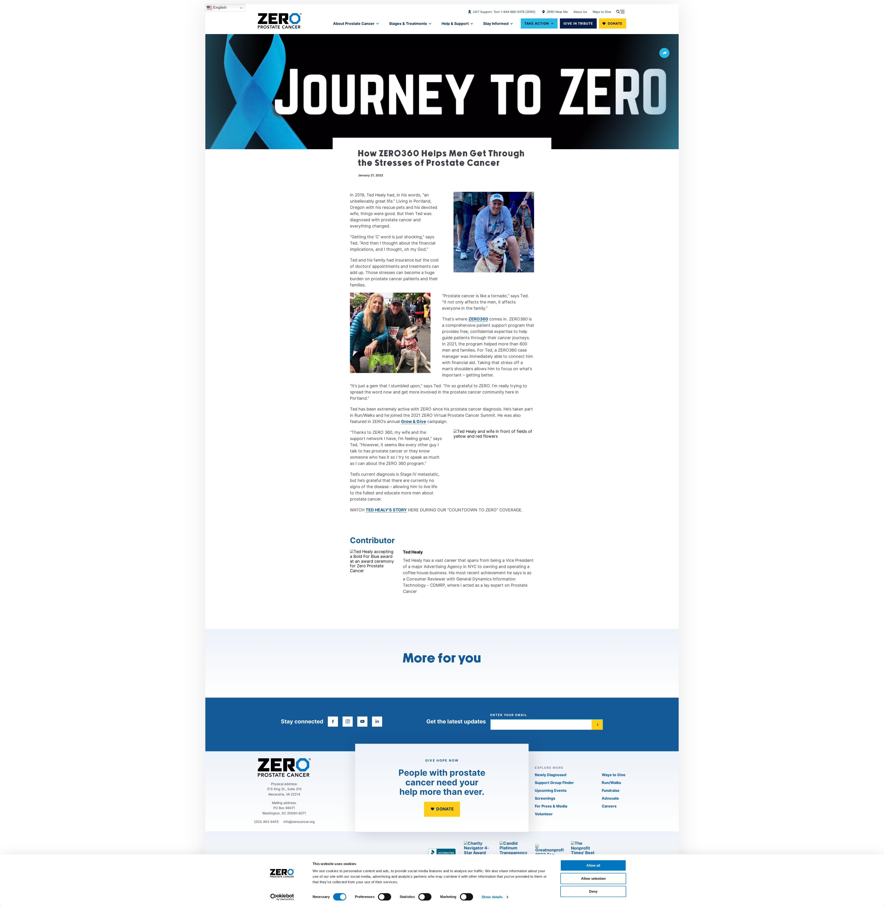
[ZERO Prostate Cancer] (280, 21)
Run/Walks (611, 782)
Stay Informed (496, 23)
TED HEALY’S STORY (386, 509)
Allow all (593, 865)
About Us (580, 12)
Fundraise (610, 790)
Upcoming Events (551, 790)
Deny (593, 891)
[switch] (384, 896)
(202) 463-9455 (266, 822)
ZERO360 (478, 319)
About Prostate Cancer (354, 23)
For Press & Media (551, 806)
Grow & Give (413, 421)
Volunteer (544, 814)
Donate (615, 23)
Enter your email (508, 715)
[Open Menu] (620, 11)
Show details (492, 897)
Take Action (536, 23)
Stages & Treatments (408, 23)
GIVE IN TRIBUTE (578, 23)
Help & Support (455, 23)
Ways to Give (602, 12)
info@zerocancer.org (299, 822)
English (219, 7)
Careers (609, 806)
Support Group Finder (554, 782)
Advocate (610, 798)
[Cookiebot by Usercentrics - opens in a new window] (282, 897)
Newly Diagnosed (550, 774)
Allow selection (593, 878)
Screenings (545, 798)
